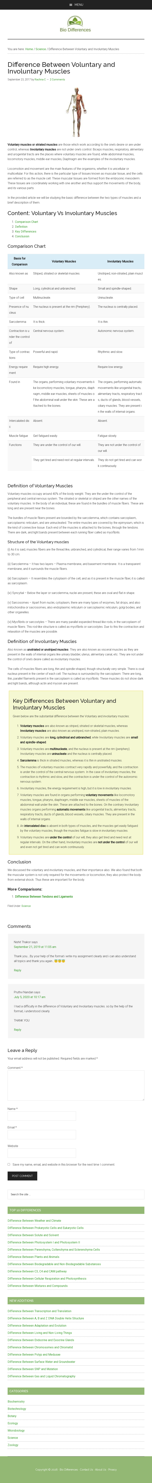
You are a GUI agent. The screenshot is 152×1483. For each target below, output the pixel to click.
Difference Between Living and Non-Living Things (40, 1333)
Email (12, 1127)
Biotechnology (17, 1409)
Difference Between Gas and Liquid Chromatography (41, 1376)
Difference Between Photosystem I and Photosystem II (44, 1242)
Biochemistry (16, 1401)
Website (13, 1146)
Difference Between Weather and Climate (34, 1220)
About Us (100, 1469)
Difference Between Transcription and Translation (39, 1311)
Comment (15, 1068)
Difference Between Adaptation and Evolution (37, 1325)
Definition (21, 226)
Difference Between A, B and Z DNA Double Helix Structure (46, 1318)
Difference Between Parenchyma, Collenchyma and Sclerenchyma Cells (54, 1249)
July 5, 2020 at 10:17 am (29, 997)
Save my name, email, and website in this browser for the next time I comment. (64, 1164)
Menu (79, 5)
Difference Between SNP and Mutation (33, 1369)
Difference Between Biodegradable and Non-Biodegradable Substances (54, 1264)
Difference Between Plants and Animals (33, 1257)
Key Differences (25, 231)
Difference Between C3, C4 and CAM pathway (37, 1271)
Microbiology (16, 1430)
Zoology (13, 1445)
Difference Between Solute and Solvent (33, 1235)
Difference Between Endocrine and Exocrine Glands (41, 1340)
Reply (17, 970)
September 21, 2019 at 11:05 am (35, 947)
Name (13, 1109)
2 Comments (57, 79)
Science (26, 905)
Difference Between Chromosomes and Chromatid (40, 1347)
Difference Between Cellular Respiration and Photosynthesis (47, 1278)
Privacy (112, 1469)
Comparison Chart (26, 222)
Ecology (13, 1423)
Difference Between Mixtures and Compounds (38, 1286)
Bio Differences (69, 1469)
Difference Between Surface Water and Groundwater (41, 1362)
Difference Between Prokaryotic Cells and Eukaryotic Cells (46, 1228)
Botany (12, 1416)
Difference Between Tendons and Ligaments (44, 896)
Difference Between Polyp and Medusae (34, 1354)
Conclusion (22, 236)
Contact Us (86, 1469)
